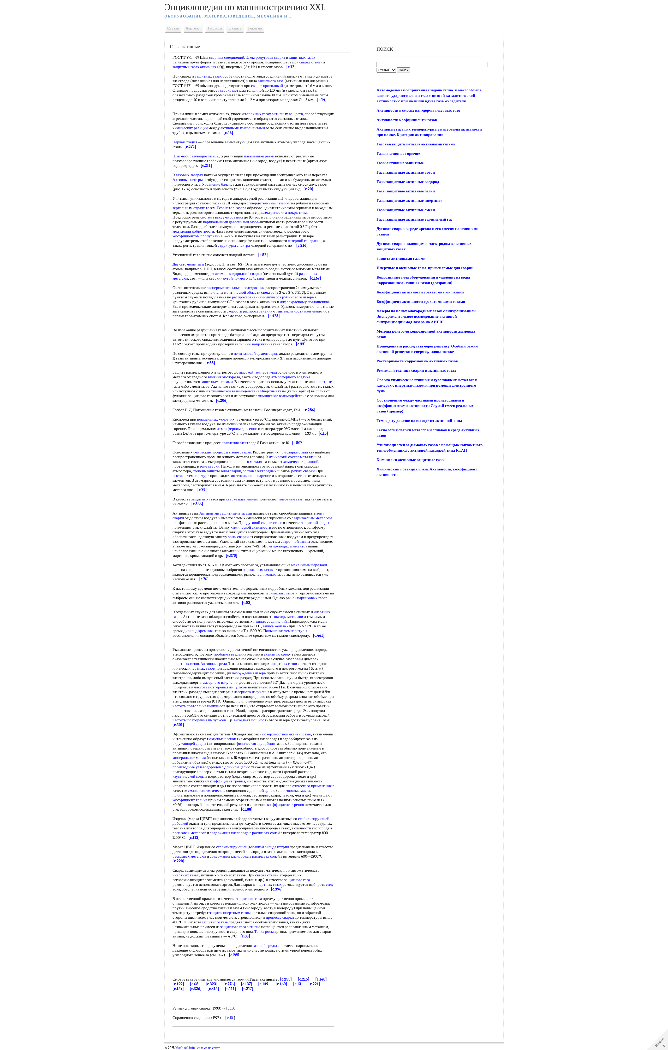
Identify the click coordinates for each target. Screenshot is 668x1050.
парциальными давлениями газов (231, 222)
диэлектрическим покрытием (282, 212)
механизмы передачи (309, 565)
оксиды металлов (288, 616)
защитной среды (315, 522)
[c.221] (314, 984)
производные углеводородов (196, 767)
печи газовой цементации (255, 353)
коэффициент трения (227, 781)
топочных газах (257, 113)
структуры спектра (234, 245)
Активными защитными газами (225, 513)
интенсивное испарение (251, 475)
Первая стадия (184, 142)
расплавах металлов (189, 832)
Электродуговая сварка (265, 57)
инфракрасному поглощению (304, 301)
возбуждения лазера (249, 673)
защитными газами (217, 381)
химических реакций (190, 128)
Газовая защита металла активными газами (416, 144)
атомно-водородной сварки (238, 273)
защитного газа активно (240, 926)
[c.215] (303, 979)
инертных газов (185, 663)
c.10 (230, 1017)
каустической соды (188, 776)
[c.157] (178, 988)
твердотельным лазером (269, 203)
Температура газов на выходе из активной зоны (419, 420)
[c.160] (281, 984)
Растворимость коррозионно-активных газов (417, 361)
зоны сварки (230, 471)
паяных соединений (270, 621)
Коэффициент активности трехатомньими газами (421, 301)
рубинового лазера (298, 297)
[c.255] (286, 979)
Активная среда (213, 663)
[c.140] (321, 979)
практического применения (308, 785)
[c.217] (247, 988)
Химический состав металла (290, 457)
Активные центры (187, 179)
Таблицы (214, 28)
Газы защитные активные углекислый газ (414, 219)
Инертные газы (273, 391)
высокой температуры (258, 372)
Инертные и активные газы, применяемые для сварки (425, 268)
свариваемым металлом (312, 518)
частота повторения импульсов (198, 706)
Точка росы (264, 931)
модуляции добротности (193, 231)
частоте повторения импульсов (220, 687)
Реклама (255, 28)
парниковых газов (258, 569)
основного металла (247, 461)
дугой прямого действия (243, 278)
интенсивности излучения (300, 311)
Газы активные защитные (400, 163)
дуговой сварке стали (264, 522)
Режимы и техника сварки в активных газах (416, 370)
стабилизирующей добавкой (240, 847)
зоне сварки (241, 452)
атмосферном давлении (237, 428)
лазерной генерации (304, 240)
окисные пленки (222, 738)
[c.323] (212, 984)
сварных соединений (226, 57)
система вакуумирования (221, 217)
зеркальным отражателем (194, 207)
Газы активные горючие (398, 153)
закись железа (274, 626)
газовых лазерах (189, 175)
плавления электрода (239, 442)
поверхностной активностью (286, 734)
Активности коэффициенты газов (407, 119)
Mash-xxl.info (185, 1048)
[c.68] (195, 984)
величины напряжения (253, 344)
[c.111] (230, 988)
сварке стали (297, 452)
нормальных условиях (216, 419)
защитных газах (302, 57)
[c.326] (196, 988)
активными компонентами (242, 128)
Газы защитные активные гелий (406, 191)
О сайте (235, 28)
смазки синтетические (206, 790)
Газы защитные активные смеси (406, 210)
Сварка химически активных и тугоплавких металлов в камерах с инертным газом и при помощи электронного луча (427, 385)
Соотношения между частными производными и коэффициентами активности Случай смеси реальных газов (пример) (425, 406)
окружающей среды (189, 743)
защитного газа (271, 81)
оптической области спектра (250, 292)
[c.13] (298, 984)
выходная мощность (251, 720)
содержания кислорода (229, 832)
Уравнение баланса (218, 184)
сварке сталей (311, 62)
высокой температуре (190, 475)
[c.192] (178, 984)
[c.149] (264, 984)
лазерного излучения (220, 682)
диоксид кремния (198, 630)
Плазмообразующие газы (193, 156)
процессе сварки (280, 917)
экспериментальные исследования (236, 287)
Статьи (173, 28)
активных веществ (287, 113)
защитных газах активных (194, 66)
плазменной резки (259, 156)
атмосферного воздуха (290, 377)
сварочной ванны (295, 541)
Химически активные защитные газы (411, 459)
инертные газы (291, 499)
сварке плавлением (242, 499)
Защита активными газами (401, 258)
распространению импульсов (256, 297)
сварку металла (233, 90)
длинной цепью (237, 767)
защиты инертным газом (230, 912)
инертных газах (185, 875)
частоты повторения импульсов (199, 720)
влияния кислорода (224, 377)
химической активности (251, 527)
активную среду (277, 654)
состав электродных (260, 471)
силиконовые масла (294, 790)
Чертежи (193, 28)
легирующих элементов (287, 546)
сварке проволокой (267, 85)
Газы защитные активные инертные (409, 200)
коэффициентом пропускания (197, 236)
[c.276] (229, 984)
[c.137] (246, 984)
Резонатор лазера (231, 207)
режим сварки (303, 471)
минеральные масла (189, 757)
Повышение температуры (285, 630)
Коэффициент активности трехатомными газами (420, 292)
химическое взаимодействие (235, 391)
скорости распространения (249, 311)
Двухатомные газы (188, 264)
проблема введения (230, 654)
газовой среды (265, 945)
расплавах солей (266, 832)
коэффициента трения (285, 804)
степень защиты (206, 471)
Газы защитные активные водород (408, 181)
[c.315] (213, 988)
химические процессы (209, 452)
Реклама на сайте (207, 1048)
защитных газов (204, 499)
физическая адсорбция (255, 743)
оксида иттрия (277, 847)
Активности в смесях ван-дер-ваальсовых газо (418, 110)
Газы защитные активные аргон (406, 172)
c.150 (231, 1008)
